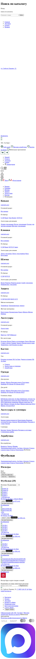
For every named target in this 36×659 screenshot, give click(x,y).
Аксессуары (8, 193)
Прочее (7, 423)
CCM (2, 247)
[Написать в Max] (18, 657)
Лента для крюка (6, 253)
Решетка (8, 283)
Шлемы (7, 190)
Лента (27, 341)
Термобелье (4, 305)
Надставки (4, 255)
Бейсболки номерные (12, 402)
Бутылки (4, 341)
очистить (4, 476)
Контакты (8, 597)
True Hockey (13, 218)
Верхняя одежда (16, 382)
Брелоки (3, 430)
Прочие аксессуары (28, 343)
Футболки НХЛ (19, 384)
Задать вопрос (9, 609)
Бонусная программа (11, 606)
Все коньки (4, 211)
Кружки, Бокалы (11, 422)
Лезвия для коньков (7, 224)
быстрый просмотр (7, 503)
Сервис (7, 162)
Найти (21, 15)
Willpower (13, 335)
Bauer (6, 218)
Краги (20, 312)
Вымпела (4, 446)
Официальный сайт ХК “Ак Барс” (12, 613)
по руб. (16, 501)
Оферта (24, 618)
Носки (9, 341)
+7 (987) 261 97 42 (22, 589)
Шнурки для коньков (19, 226)
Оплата (7, 25)
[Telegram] (18, 134)
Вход (6, 180)
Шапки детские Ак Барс (12, 404)
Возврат (7, 27)
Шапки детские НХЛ (8, 405)
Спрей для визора (27, 283)
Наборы (3, 314)
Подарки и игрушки (24, 430)
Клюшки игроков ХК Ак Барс (10, 359)
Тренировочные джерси (16, 305)
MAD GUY (14, 299)
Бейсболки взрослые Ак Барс (10, 399)
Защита (7, 191)
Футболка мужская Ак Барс (10, 534)
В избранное (5, 505)
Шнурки (32, 341)
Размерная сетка (10, 604)
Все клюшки (5, 240)
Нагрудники (5, 312)
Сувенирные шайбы (7, 432)
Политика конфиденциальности (11, 618)
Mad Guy (4, 335)
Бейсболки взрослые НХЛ (12, 400)
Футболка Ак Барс (7, 515)
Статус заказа (9, 607)
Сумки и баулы (6, 343)
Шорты (25, 312)
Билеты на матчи (14, 614)
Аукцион (8, 160)
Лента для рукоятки (18, 253)
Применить (12, 476)
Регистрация (16, 180)
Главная (7, 22)
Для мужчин (19, 450)
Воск (27, 253)
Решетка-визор (16, 283)
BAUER (7, 299)
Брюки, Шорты (6, 382)
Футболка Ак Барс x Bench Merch (12, 499)
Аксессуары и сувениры (13, 366)
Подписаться (23, 585)
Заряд (16, 247)
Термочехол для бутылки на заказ (12, 345)
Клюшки (7, 188)
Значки (9, 430)
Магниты (15, 430)
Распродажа (8, 197)
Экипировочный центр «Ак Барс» (12, 448)
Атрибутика (8, 368)
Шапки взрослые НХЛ (27, 404)
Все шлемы (4, 270)
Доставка (8, 23)
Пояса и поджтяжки (18, 341)
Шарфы (15, 446)
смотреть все (5, 205)
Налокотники (13, 312)
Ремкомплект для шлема (9, 284)
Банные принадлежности (9, 420)
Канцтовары (22, 420)
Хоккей (7, 157)
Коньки (7, 186)
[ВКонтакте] (18, 68)
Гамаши (13, 343)
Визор (3, 283)
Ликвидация (10, 164)
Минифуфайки (22, 422)
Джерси (9, 446)
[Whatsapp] (18, 103)
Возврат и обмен (10, 602)
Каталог (26, 448)
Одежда (7, 159)
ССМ (2, 218)
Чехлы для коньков (20, 224)
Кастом (7, 195)
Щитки (30, 312)
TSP (8, 335)
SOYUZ (19, 218)
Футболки (10, 384)
